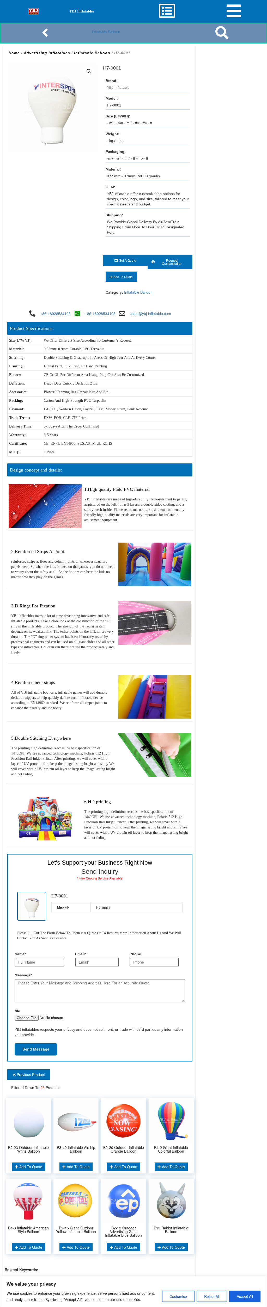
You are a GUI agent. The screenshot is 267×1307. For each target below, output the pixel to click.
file (17, 1011)
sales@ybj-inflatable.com (150, 313)
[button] (89, 71)
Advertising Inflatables (47, 53)
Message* (23, 975)
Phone (135, 954)
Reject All (212, 1296)
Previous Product (30, 1074)
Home (14, 53)
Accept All (245, 1296)
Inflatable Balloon (106, 31)
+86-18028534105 (55, 313)
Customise (178, 1296)
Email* (80, 954)
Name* (20, 954)
